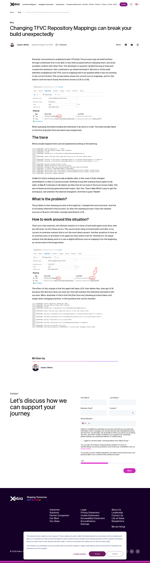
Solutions (98, 4)
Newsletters (118, 521)
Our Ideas (55, 521)
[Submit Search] (131, 4)
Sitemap (85, 524)
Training (104, 4)
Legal (83, 509)
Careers (110, 4)
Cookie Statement (90, 515)
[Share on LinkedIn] (126, 44)
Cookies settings (79, 554)
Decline (115, 554)
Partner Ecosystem (59, 515)
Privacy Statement (90, 512)
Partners (91, 4)
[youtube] (131, 551)
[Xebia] (14, 4)
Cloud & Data (60, 4)
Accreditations (88, 521)
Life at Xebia (118, 518)
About (115, 4)
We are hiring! (118, 526)
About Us (116, 509)
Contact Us (117, 515)
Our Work (54, 518)
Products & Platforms (74, 4)
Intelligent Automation (46, 4)
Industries (85, 4)
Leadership (117, 512)
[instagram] (137, 551)
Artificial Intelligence (29, 4)
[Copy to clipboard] (137, 44)
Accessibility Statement (93, 518)
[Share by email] (131, 44)
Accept (97, 554)
